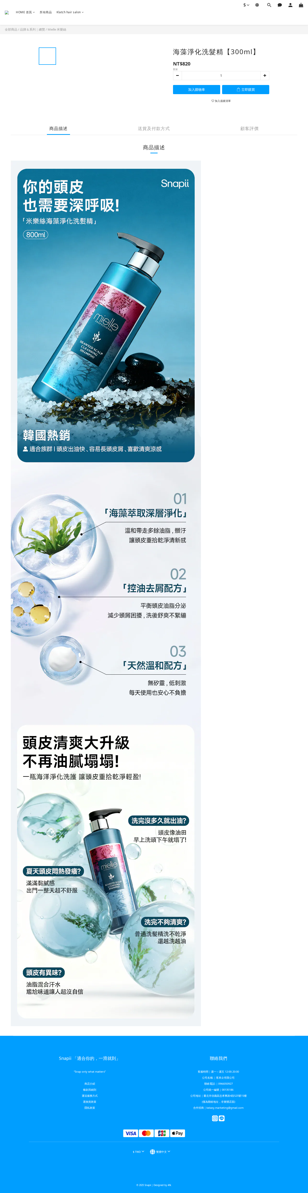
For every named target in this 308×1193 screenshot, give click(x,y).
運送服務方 (88, 1095)
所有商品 (46, 12)
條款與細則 (89, 1089)
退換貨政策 (89, 1101)
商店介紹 (89, 1083)
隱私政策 (89, 1107)
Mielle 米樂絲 (57, 29)
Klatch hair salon (69, 12)
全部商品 (11, 29)
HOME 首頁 (24, 12)
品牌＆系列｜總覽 (32, 29)
